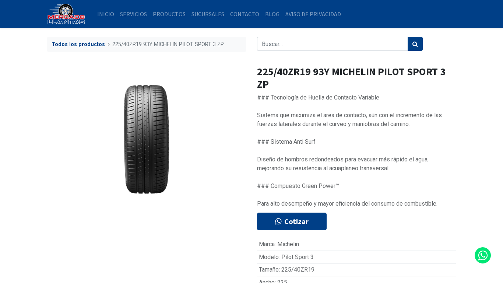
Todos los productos (78, 44)
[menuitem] (105, 14)
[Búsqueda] (415, 44)
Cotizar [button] (296, 221)
